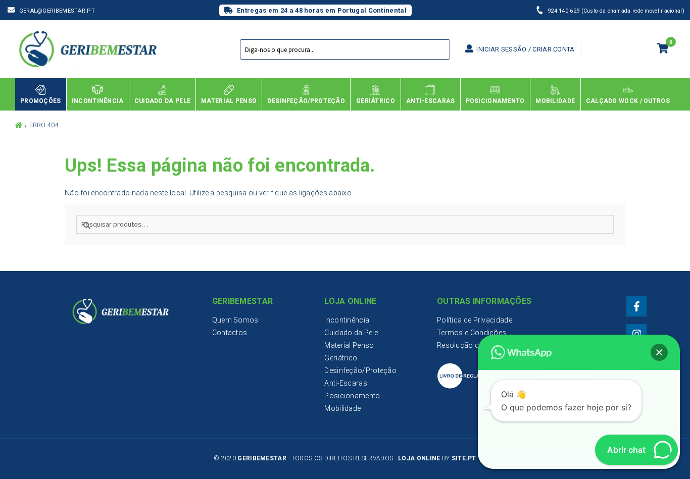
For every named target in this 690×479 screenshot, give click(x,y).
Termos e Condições (471, 333)
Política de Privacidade (474, 320)
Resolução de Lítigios (472, 345)
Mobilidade (342, 408)
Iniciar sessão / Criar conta (525, 49)
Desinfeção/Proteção (360, 370)
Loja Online (419, 458)
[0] (663, 49)
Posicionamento (352, 396)
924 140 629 (564, 11)
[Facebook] (636, 306)
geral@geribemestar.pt (57, 11)
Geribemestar (261, 458)
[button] (659, 352)
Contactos (230, 333)
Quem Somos (235, 320)
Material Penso (349, 345)
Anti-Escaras (345, 383)
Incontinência (346, 320)
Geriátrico (340, 358)
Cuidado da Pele (351, 333)
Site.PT (464, 458)
